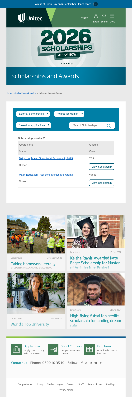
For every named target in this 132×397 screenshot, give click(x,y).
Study (84, 18)
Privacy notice (66, 389)
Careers (71, 384)
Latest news (16, 257)
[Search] (109, 126)
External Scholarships (31, 113)
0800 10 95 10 (53, 363)
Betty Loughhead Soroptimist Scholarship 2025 (46, 158)
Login (96, 21)
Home (9, 92)
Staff (81, 384)
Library (39, 384)
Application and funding (25, 92)
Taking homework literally (33, 263)
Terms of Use (95, 384)
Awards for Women (67, 113)
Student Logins (55, 384)
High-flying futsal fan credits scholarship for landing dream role (95, 320)
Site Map (109, 384)
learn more (84, 4)
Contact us (19, 362)
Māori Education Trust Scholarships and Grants (46, 174)
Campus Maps (25, 384)
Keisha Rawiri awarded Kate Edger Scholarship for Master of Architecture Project (95, 262)
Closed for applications (32, 125)
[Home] (30, 18)
